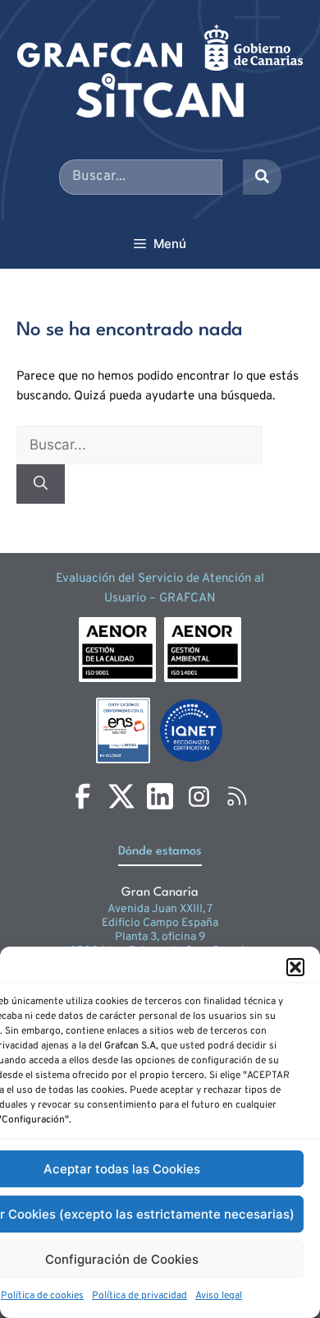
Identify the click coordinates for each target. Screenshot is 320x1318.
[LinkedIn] (160, 796)
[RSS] (237, 796)
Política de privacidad (139, 1295)
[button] (295, 967)
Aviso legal (218, 1295)
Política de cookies (42, 1295)
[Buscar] (40, 484)
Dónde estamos (160, 852)
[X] (121, 796)
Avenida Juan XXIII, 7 (160, 909)
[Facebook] (83, 796)
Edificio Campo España (160, 923)
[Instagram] (198, 796)
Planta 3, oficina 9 (160, 937)
